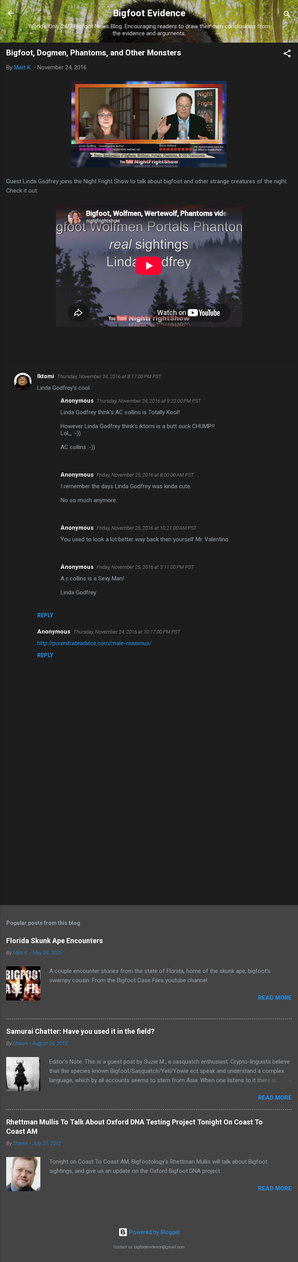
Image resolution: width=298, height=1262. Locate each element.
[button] (287, 55)
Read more (275, 997)
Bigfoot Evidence (149, 13)
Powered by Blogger (154, 1232)
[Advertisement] (149, 838)
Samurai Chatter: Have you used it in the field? (80, 1031)
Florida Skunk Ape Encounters (54, 941)
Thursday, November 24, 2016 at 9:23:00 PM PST (149, 401)
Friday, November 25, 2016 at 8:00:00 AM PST (145, 475)
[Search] (287, 16)
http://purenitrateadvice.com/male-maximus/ (94, 643)
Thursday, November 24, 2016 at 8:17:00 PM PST (109, 376)
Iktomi (45, 376)
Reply (45, 615)
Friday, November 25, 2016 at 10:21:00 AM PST (147, 528)
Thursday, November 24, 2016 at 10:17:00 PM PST (126, 632)
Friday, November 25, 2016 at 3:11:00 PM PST (145, 567)
